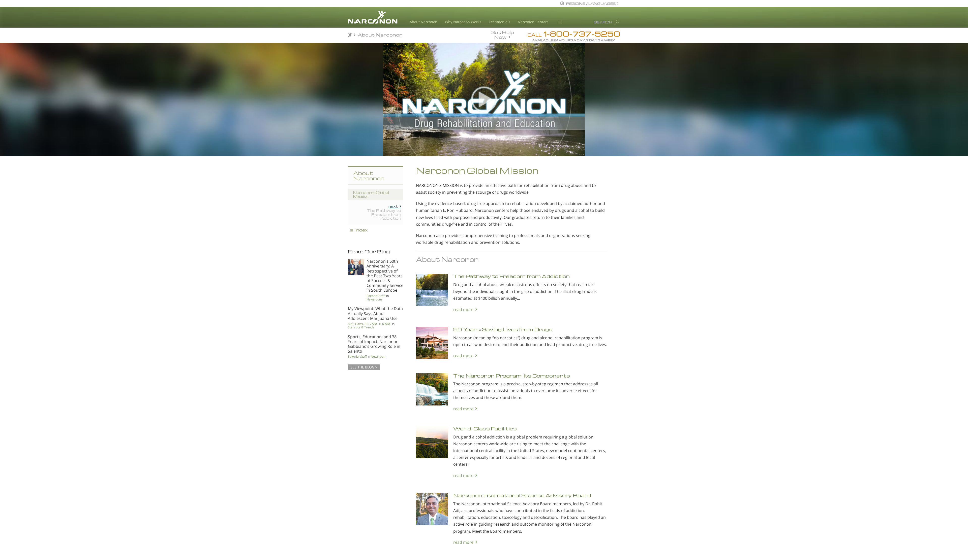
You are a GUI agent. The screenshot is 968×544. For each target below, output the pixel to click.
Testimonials (499, 21)
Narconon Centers (533, 21)
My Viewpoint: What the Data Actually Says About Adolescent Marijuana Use (375, 313)
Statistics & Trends (361, 327)
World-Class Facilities (485, 428)
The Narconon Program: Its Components (511, 375)
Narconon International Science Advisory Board (522, 495)
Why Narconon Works (463, 21)
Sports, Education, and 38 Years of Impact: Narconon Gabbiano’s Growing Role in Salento (374, 344)
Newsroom (374, 299)
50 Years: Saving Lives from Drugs (502, 329)
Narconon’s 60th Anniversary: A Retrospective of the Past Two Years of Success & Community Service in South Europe (385, 275)
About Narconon (423, 21)
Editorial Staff (376, 296)
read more (463, 309)
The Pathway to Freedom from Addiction (511, 276)
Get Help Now (502, 34)
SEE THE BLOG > (363, 367)
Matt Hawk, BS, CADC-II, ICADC (369, 324)
